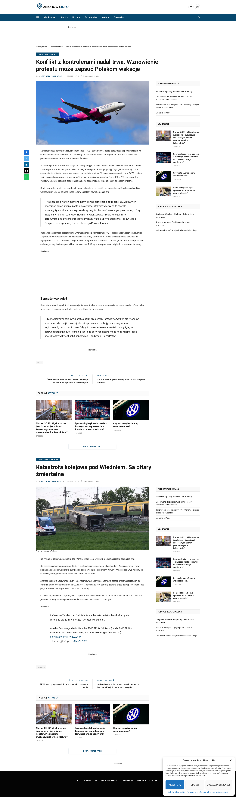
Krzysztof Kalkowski (51, 76)
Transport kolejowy (47, 460)
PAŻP (39, 362)
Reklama (141, 780)
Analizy (64, 17)
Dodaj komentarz (92, 446)
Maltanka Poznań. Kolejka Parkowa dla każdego (176, 230)
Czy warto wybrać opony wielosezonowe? (125, 425)
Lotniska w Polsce (164, 113)
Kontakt (154, 780)
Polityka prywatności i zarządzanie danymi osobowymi (207, 792)
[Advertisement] (118, 35)
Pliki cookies (84, 780)
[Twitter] (26, 158)
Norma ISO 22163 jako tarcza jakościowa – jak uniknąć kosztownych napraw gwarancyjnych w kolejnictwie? (52, 428)
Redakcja (128, 780)
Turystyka (118, 17)
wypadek (41, 667)
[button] (230, 760)
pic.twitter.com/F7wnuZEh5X (65, 636)
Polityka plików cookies (176, 792)
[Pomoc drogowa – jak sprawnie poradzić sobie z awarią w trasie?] (163, 191)
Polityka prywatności (107, 780)
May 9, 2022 (80, 641)
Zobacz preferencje (218, 785)
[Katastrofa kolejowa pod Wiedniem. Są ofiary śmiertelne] (92, 518)
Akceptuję (175, 785)
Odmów (195, 785)
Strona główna (41, 47)
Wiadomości (50, 17)
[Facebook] (26, 152)
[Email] (26, 170)
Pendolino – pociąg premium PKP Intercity (174, 91)
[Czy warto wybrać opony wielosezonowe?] (131, 410)
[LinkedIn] (26, 164)
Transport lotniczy (56, 47)
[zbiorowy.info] (53, 6)
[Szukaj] (198, 17)
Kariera (105, 17)
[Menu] (37, 17)
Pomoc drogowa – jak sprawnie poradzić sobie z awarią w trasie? (185, 190)
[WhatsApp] (26, 177)
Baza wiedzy (91, 17)
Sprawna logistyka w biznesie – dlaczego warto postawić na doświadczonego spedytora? (91, 426)
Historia (76, 17)
